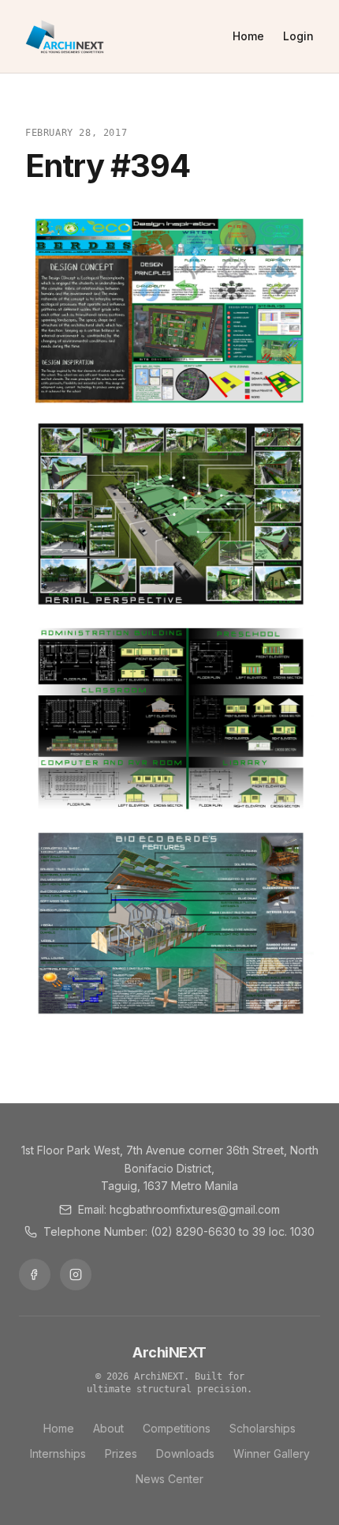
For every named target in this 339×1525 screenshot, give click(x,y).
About (108, 1428)
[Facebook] (34, 1274)
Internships (58, 1453)
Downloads (185, 1453)
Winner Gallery (271, 1453)
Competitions (176, 1428)
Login (298, 36)
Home (248, 36)
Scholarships (262, 1428)
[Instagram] (75, 1274)
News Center (169, 1478)
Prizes (121, 1453)
